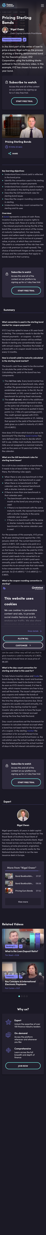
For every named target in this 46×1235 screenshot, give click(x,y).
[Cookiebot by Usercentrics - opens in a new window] (32, 588)
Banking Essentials (12, 946)
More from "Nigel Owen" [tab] (21, 867)
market (30, 730)
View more (23, 901)
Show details (33, 631)
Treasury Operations (12, 39)
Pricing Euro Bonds (24, 890)
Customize (21, 645)
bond (6, 216)
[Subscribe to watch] (23, 126)
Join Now (23, 1065)
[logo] (8, 5)
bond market (32, 435)
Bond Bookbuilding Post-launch (24, 883)
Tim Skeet (9, 955)
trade (36, 676)
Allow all (23, 638)
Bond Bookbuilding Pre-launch (24, 876)
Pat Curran (9, 988)
